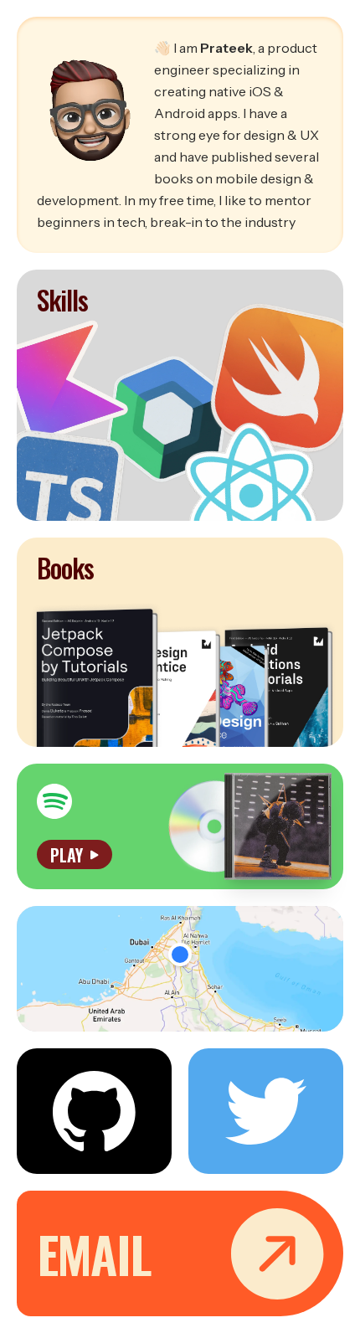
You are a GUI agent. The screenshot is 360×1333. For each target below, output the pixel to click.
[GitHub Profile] (94, 1111)
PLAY (66, 854)
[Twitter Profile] (265, 1111)
